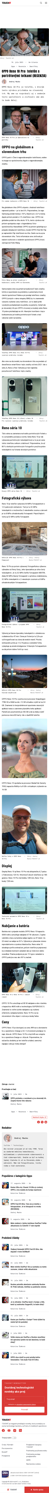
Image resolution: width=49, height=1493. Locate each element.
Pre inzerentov (7, 1448)
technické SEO (7, 1483)
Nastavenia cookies (33, 1464)
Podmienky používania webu (36, 1451)
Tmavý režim (7, 1438)
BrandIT (5, 1452)
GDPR (28, 1460)
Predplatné (6, 1456)
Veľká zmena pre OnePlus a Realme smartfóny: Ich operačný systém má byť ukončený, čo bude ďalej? (28, 1339)
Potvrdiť (24, 1410)
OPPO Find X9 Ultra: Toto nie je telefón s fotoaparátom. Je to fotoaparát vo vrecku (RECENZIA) (26, 1206)
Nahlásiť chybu (38, 1117)
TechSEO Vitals (26, 1483)
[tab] (22, 776)
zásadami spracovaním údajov (26, 1404)
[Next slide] (45, 748)
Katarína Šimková (18, 1193)
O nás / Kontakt (7, 1445)
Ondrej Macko (14, 82)
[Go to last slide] (4, 748)
